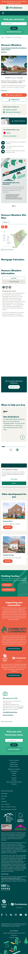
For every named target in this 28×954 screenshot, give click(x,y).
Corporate (14, 773)
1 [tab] (13, 206)
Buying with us (14, 762)
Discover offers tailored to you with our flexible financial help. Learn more (14, 2)
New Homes (8, 37)
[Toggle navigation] (3, 13)
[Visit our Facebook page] (1, 915)
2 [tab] (15, 206)
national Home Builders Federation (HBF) (10, 878)
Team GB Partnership (14, 675)
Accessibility (4, 796)
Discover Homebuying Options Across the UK (14, 933)
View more (8, 527)
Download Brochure (8, 590)
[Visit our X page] (6, 915)
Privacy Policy (4, 793)
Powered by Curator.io (7, 721)
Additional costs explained (14, 769)
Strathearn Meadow (14, 937)
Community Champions (14, 649)
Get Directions (13, 281)
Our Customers (14, 771)
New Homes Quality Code (7, 791)
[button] (3, 65)
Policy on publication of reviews (8, 807)
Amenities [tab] (14, 278)
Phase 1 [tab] (6, 222)
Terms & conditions (5, 804)
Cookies (3, 799)
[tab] (3, 287)
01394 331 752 (15, 100)
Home (2, 37)
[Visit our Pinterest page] (26, 915)
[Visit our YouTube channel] (21, 915)
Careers (14, 775)
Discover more (14, 387)
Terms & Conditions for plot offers (9, 809)
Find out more (7, 585)
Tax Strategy (4, 801)
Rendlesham (14, 935)
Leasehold (14, 778)
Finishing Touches (14, 764)
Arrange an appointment (15, 95)
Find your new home (14, 760)
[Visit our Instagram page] (16, 915)
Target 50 (14, 780)
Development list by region (14, 32)
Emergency (14, 784)
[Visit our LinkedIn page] (11, 915)
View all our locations (14, 749)
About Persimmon (14, 766)
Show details (14, 479)
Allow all (14, 483)
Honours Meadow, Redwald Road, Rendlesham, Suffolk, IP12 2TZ (14, 48)
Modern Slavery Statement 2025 (14, 782)
